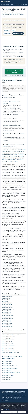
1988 (11, 158)
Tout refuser (5, 411)
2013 (11, 153)
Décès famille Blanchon (7, 326)
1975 (3, 161)
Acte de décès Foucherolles (8, 336)
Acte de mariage (5, 400)
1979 (14, 159)
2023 (6, 151)
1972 (11, 161)
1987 (14, 158)
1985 (20, 158)
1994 (20, 156)
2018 (20, 151)
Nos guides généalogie (18, 33)
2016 (3, 153)
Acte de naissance (20, 398)
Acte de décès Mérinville (7, 348)
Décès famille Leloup (7, 324)
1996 (14, 156)
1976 (22, 159)
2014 (9, 153)
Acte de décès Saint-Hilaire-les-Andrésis (11, 335)
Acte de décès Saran (6, 370)
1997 (12, 156)
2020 (14, 151)
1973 (8, 161)
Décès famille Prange (7, 299)
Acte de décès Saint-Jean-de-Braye (10, 365)
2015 (6, 153)
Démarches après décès (23, 4)
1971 (14, 161)
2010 (19, 153)
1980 (11, 159)
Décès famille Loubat (7, 304)
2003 (18, 154)
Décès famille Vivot (6, 320)
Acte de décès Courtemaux (8, 345)
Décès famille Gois (6, 312)
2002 (21, 154)
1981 (8, 159)
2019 (17, 151)
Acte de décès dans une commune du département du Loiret (12, 357)
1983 (3, 159)
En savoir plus (6, 409)
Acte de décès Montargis (7, 375)
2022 (9, 151)
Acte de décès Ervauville (7, 343)
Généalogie (14, 398)
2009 (22, 153)
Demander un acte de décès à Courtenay (14, 71)
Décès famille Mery (6, 298)
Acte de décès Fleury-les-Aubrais (9, 368)
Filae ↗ (13, 30)
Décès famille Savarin (7, 303)
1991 (3, 158)
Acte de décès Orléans (7, 361)
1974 (6, 161)
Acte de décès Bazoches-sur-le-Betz (10, 352)
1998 (9, 156)
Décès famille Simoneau (7, 315)
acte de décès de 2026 (17, 149)
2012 (14, 153)
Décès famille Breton (7, 306)
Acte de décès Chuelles (7, 341)
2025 (24, 149)
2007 (6, 154)
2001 (24, 154)
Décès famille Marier (7, 317)
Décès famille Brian (6, 313)
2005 (12, 154)
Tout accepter (22, 411)
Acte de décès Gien (6, 379)
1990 (6, 158)
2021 (12, 151)
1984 (22, 158)
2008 (3, 154)
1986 (17, 158)
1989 (8, 158)
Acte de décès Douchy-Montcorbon (10, 350)
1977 (19, 159)
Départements (14, 4)
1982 (6, 159)
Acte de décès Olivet (6, 363)
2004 (15, 154)
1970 (17, 161)
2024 (3, 151)
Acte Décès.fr (7, 1)
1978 (17, 159)
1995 (17, 156)
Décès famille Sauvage (7, 307)
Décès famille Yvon (6, 301)
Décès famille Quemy (7, 323)
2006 (9, 154)
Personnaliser (13, 411)
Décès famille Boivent (7, 296)
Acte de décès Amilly (7, 377)
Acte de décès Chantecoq (8, 338)
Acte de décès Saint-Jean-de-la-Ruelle (11, 372)
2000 (3, 156)
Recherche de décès (5, 4)
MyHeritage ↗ (7, 33)
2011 (17, 153)
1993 (23, 156)
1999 (6, 156)
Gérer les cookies (9, 397)
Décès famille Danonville (7, 309)
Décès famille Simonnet (7, 318)
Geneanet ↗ (7, 30)
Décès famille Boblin (6, 310)
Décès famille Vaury (6, 321)
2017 (23, 151)
